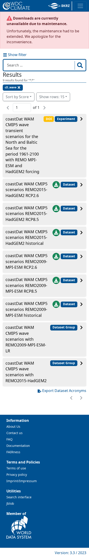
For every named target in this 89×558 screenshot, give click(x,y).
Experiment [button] (66, 119)
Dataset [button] (69, 184)
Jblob (10, 503)
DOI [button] (49, 119)
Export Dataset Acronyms (64, 390)
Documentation (18, 445)
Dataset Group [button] (63, 327)
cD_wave (10, 87)
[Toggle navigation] (80, 5)
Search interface (18, 497)
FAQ (9, 439)
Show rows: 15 (51, 96)
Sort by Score (17, 96)
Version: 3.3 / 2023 (70, 552)
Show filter (17, 54)
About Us (13, 426)
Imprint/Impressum (21, 481)
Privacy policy (16, 474)
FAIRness (13, 452)
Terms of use (16, 468)
